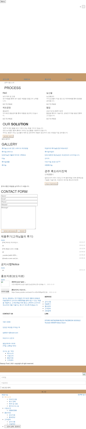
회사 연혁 (12, 401)
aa (3, 245)
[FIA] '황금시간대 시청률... (11, 249)
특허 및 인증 (13, 403)
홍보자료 (10, 358)
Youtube (48, 322)
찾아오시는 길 (14, 406)
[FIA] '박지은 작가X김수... (10, 242)
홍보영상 (12, 417)
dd (3, 252)
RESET (22, 231)
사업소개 (10, 355)
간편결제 (48, 310)
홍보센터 (48, 306)
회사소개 (10, 353)
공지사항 (48, 301)
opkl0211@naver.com (10, 332)
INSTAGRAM (55, 320)
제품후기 (48, 304)
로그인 (43, 391)
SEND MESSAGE (9, 231)
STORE (47, 320)
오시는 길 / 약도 (8, 351)
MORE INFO (8, 136)
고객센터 (48, 308)
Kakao (59, 322)
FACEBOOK (69, 320)
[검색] (83, 6)
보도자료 (12, 415)
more (3, 240)
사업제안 (12, 424)
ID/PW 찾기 (81, 395)
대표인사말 (13, 399)
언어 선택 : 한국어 (13, 426)
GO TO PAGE (7, 104)
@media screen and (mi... (10, 258)
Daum (63, 322)
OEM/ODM (13, 410)
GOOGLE (77, 320)
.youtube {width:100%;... (10, 255)
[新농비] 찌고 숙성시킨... (19, 290)
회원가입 (4, 395)
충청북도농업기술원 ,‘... (19, 282)
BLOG (62, 320)
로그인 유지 (6, 387)
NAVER (53, 322)
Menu (3, 1)
